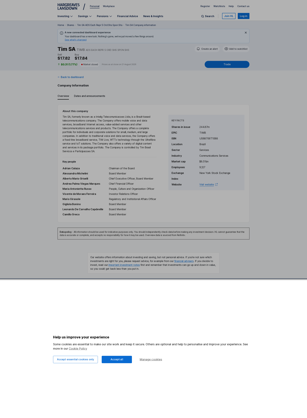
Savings (83, 16)
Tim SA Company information (140, 25)
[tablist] (153, 96)
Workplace (109, 6)
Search (209, 16)
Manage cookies (151, 359)
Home (61, 25)
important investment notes (124, 264)
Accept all (116, 359)
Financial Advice (127, 16)
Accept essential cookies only (75, 359)
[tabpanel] (153, 163)
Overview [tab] (63, 96)
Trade (227, 64)
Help (231, 6)
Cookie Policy (78, 348)
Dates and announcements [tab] (89, 96)
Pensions (102, 16)
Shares (70, 25)
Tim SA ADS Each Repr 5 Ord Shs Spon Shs (99, 25)
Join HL (228, 16)
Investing (63, 16)
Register (205, 6)
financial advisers (183, 261)
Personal (94, 6)
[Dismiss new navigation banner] (245, 32)
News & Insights (153, 16)
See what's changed (76, 39)
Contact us (243, 6)
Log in (243, 16)
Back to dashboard (72, 77)
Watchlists (219, 6)
